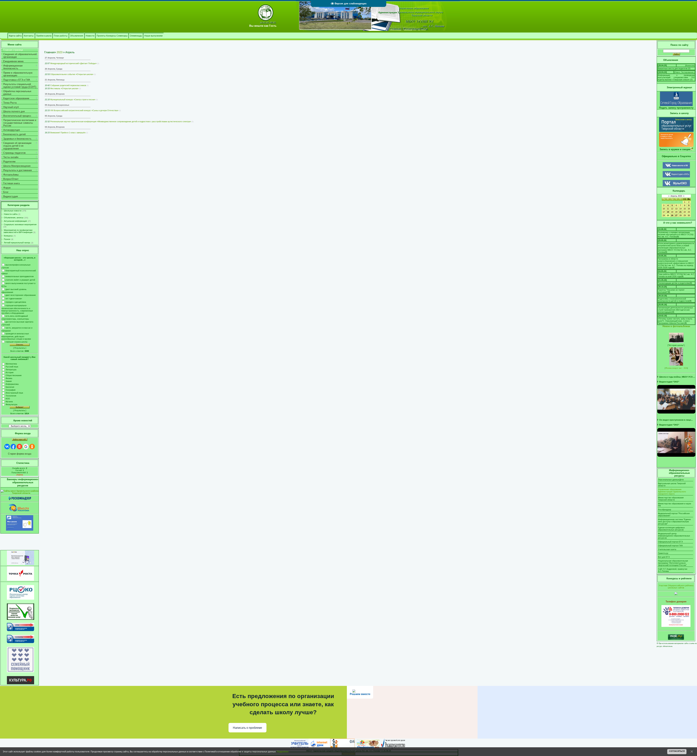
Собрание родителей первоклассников (68, 85)
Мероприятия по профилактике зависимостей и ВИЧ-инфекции (17, 231)
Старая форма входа (19, 453)
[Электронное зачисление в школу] (676, 131)
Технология (11, 396)
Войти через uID (19, 439)
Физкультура (11, 404)
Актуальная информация (15, 221)
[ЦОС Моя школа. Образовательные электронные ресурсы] (19, 530)
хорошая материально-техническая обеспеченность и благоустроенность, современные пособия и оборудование (17, 309)
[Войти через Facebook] (13, 446)
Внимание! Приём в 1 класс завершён (67, 132)
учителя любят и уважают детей (20, 280)
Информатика (12, 384)
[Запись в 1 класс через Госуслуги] (676, 146)
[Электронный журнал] (676, 105)
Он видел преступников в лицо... (676, 420)
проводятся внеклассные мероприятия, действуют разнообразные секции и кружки (16, 336)
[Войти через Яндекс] (19, 446)
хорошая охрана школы (16, 342)
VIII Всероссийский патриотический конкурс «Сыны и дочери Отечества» (84, 110)
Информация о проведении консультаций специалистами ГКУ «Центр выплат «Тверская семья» (676, 77)
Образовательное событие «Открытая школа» (71, 74)
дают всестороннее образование (20, 295)
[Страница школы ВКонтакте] (676, 168)
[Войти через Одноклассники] (32, 446)
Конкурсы (8, 236)
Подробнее (283, 751)
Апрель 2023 (676, 196)
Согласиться (677, 751)
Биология (10, 387)
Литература (11, 369)
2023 (59, 52)
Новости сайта (10, 214)
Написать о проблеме (247, 727)
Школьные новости (12, 211)
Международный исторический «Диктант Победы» (73, 63)
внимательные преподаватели (19, 276)
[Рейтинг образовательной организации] (675, 594)
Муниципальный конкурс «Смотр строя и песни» (72, 99)
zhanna (19, 475)
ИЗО (8, 399)
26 (672, 215)
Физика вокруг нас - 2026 (676, 368)
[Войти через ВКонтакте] (7, 446)
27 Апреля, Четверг (54, 58)
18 (668, 212)
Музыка (9, 401)
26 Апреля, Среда (53, 69)
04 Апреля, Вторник (55, 127)
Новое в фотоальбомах (676, 326)
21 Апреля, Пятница (54, 80)
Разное (7, 239)
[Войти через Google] (26, 446)
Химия (9, 381)
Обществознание (14, 375)
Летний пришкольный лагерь (17, 243)
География (10, 390)
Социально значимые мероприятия (20, 224)
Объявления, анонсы (13, 217)
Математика (11, 364)
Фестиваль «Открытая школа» (64, 88)
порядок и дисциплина (15, 302)
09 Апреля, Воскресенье (57, 105)
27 (676, 215)
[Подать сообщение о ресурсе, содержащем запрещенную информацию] (19, 499)
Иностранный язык (14, 393)
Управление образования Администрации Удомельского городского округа (672, 491)
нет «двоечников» (13, 298)
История (9, 372)
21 (680, 212)
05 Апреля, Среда (53, 116)
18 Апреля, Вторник (55, 94)
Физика (9, 378)
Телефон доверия (676, 601)
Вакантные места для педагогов (672, 68)
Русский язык (12, 367)
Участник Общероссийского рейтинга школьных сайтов (676, 586)
